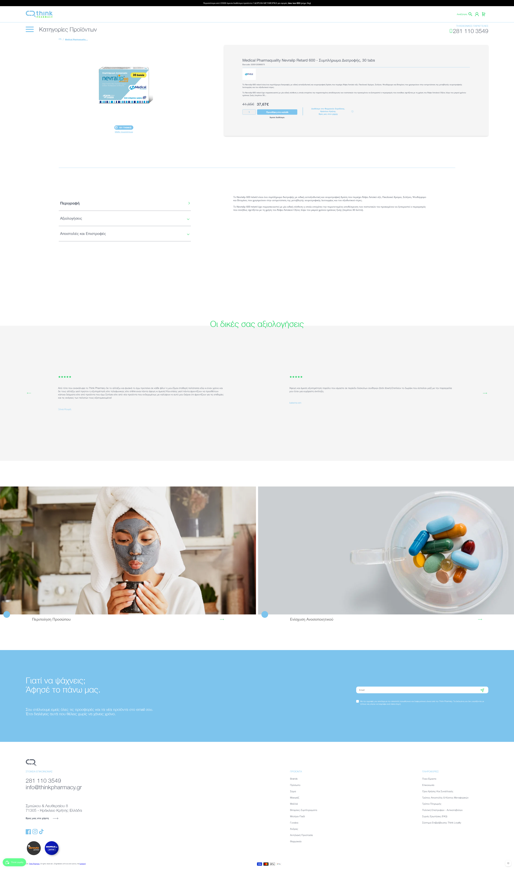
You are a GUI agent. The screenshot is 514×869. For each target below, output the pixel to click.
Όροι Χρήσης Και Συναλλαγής (437, 791)
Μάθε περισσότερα (124, 132)
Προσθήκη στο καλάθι (277, 112)
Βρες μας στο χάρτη (37, 818)
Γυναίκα (294, 822)
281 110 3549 (470, 31)
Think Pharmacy (34, 864)
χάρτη (335, 114)
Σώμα (293, 791)
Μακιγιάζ (294, 797)
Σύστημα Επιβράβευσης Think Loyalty (441, 822)
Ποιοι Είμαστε (429, 778)
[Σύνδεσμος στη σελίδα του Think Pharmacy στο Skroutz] (34, 855)
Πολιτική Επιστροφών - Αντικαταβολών (442, 810)
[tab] (125, 203)
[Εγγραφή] (482, 690)
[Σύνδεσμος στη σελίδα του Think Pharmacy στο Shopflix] (52, 857)
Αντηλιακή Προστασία (301, 835)
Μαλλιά (294, 803)
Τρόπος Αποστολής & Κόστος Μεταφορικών (445, 797)
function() (83, 864)
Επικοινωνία (428, 785)
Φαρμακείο (296, 841)
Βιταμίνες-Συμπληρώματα (303, 810)
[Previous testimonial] (29, 393)
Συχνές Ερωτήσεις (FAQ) (434, 816)
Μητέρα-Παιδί (297, 816)
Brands (294, 778)
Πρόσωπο (295, 785)
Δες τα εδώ (128, 550)
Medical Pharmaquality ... (76, 39)
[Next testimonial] (485, 393)
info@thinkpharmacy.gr (54, 787)
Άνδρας (294, 829)
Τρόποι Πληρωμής (431, 803)
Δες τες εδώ (386, 550)
